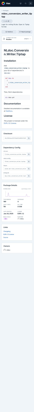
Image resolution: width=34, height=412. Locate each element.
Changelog (6, 231)
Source (5, 237)
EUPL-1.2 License (8, 234)
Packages (6, 10)
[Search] (25, 3)
